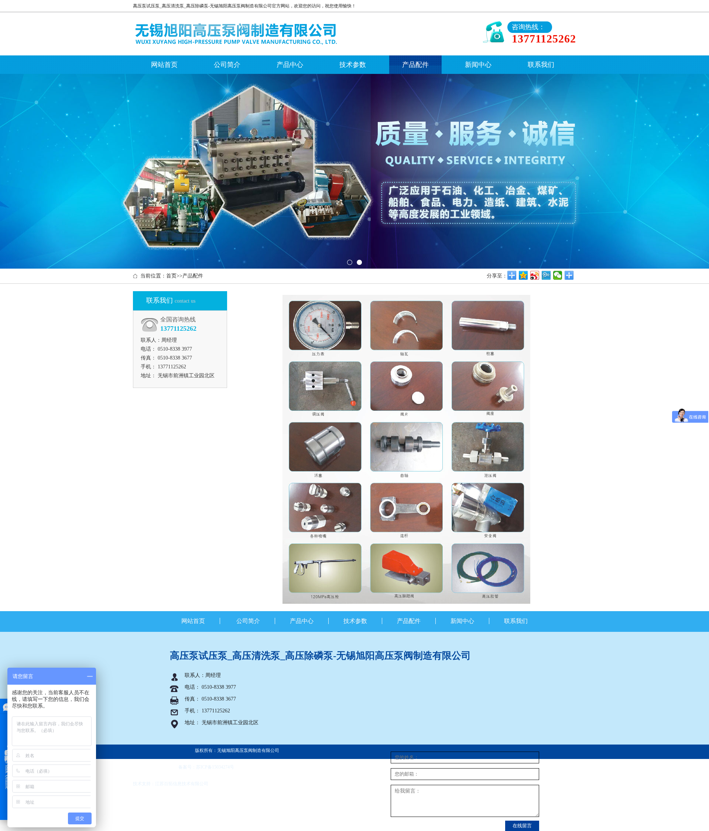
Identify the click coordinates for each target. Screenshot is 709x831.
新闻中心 (478, 64)
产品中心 (290, 64)
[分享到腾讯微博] (546, 275)
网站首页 (164, 64)
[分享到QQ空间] (523, 275)
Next (571, 170)
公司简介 (227, 64)
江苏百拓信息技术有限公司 (181, 783)
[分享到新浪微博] (535, 275)
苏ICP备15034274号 (215, 767)
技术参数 (352, 64)
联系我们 (541, 64)
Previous (137, 170)
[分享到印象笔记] (569, 275)
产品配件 (415, 64)
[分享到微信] (557, 275)
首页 (171, 276)
